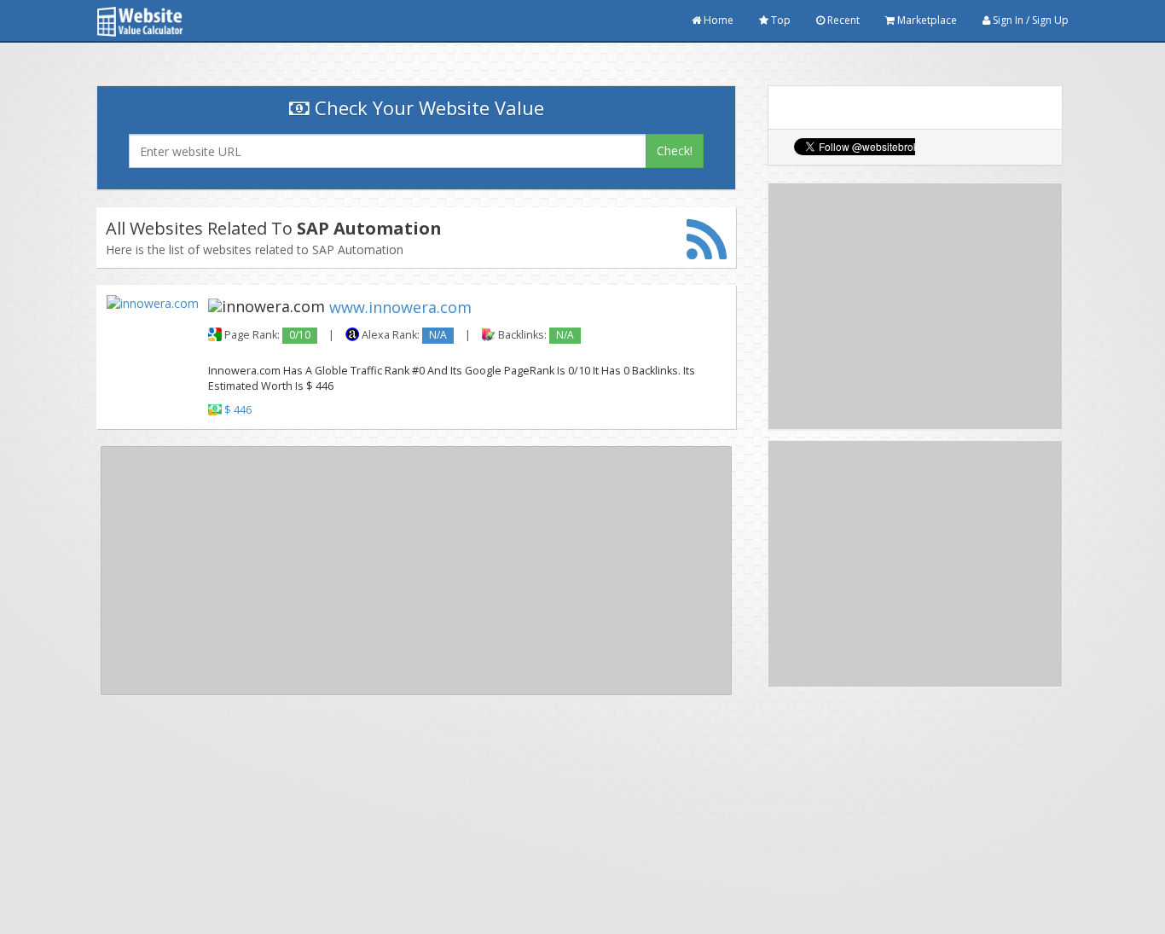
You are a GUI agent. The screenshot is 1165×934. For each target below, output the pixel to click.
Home (717, 20)
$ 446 (238, 410)
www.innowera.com (400, 307)
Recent (842, 20)
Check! (675, 150)
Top (779, 20)
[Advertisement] (416, 570)
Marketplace (926, 20)
